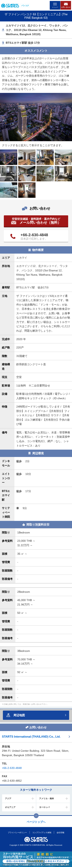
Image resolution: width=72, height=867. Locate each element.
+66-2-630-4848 (34, 235)
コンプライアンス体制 (41, 832)
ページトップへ (36, 821)
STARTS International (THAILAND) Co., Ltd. (31, 736)
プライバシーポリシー (17, 832)
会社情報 (60, 832)
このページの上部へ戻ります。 (36, 815)
